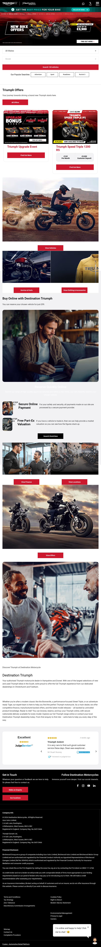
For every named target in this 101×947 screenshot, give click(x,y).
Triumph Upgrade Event (22, 146)
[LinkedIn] (94, 786)
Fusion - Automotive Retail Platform (16, 944)
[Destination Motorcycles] (29, 3)
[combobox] (50, 51)
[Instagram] (83, 786)
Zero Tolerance (9, 903)
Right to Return (56, 900)
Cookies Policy (55, 897)
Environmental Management (61, 913)
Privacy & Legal (56, 916)
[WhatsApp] (83, 3)
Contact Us (8, 932)
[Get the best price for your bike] (50, 9)
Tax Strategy (8, 900)
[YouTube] (89, 786)
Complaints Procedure (12, 935)
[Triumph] (9, 3)
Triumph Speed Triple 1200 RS (73, 148)
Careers (53, 919)
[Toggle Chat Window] (95, 941)
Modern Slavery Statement (60, 903)
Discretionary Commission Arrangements (19, 906)
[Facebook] (78, 786)
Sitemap (7, 929)
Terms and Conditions (12, 897)
